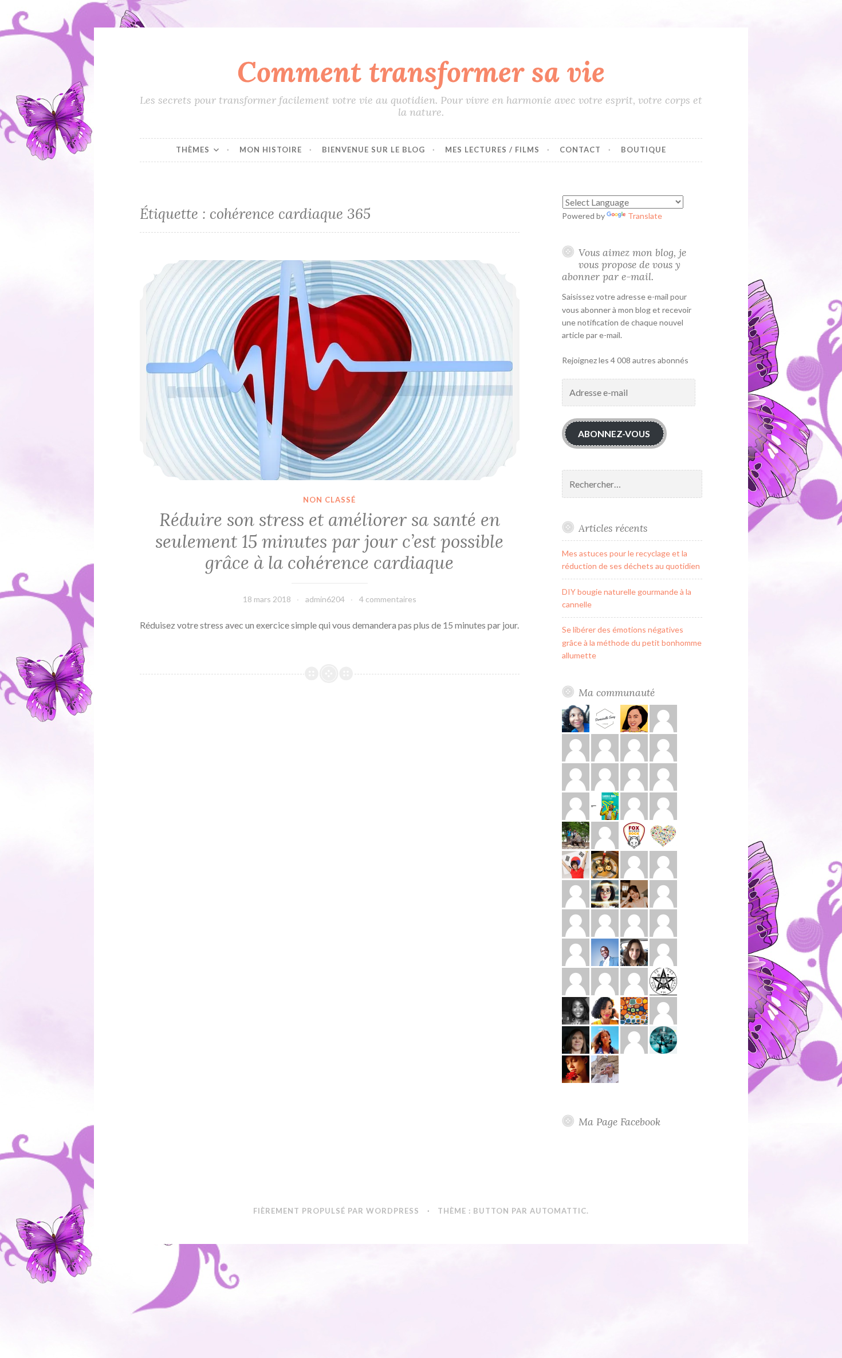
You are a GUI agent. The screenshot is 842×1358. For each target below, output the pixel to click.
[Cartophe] (575, 1039)
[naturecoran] (605, 747)
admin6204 (325, 599)
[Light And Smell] (605, 893)
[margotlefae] (663, 922)
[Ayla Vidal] (605, 922)
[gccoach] (663, 718)
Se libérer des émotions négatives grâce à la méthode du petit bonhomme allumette (632, 642)
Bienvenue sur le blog (373, 149)
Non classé (329, 499)
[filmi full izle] (663, 864)
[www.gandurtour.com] (575, 834)
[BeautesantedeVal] (605, 1039)
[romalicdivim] (605, 864)
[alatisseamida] (575, 1010)
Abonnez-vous (614, 433)
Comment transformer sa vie (421, 71)
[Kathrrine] (605, 834)
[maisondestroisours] (634, 747)
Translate (645, 216)
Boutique (643, 149)
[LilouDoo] (605, 718)
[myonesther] (605, 776)
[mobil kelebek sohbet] (634, 981)
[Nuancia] (634, 1039)
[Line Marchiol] (575, 981)
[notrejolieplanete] (575, 805)
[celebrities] (605, 981)
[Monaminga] (575, 718)
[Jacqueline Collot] (663, 776)
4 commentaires (387, 599)
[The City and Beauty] (663, 1039)
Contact (580, 149)
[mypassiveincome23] (634, 805)
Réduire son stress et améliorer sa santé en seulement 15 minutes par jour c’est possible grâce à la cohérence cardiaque (329, 541)
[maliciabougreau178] (575, 922)
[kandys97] (575, 747)
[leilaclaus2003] (605, 1068)
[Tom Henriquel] (634, 922)
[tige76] (605, 805)
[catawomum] (634, 951)
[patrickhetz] (663, 805)
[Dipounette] (575, 1068)
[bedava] (634, 776)
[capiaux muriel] (663, 1010)
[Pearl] (663, 834)
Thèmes (193, 149)
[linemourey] (634, 893)
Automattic (558, 1210)
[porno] (663, 951)
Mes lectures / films (492, 149)
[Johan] (634, 864)
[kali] (575, 951)
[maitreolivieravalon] (663, 981)
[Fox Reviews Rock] (634, 834)
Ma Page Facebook (619, 1121)
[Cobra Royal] (575, 893)
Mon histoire (270, 149)
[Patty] (663, 747)
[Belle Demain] (605, 1010)
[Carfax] (575, 864)
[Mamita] (634, 1010)
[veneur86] (575, 776)
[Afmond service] (605, 951)
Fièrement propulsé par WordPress (336, 1210)
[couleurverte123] (634, 718)
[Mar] (663, 893)
